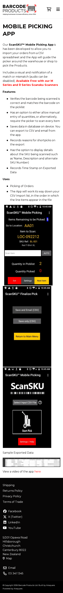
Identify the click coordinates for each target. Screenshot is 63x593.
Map (9, 558)
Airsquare (50, 585)
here (37, 471)
